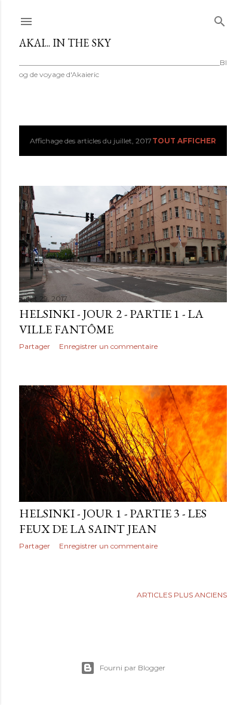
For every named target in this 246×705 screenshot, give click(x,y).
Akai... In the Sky (64, 43)
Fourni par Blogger (132, 667)
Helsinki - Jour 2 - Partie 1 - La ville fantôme (111, 321)
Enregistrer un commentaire (108, 346)
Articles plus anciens (182, 594)
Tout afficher (184, 140)
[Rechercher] (220, 18)
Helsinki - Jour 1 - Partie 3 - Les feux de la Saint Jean (113, 521)
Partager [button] (34, 346)
